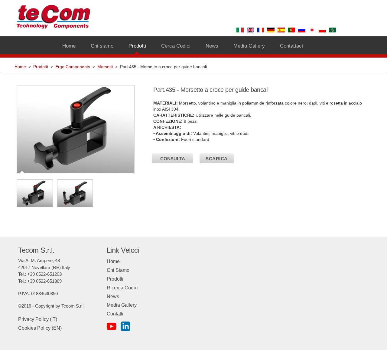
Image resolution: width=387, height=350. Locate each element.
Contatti (115, 313)
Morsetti (105, 66)
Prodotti (40, 66)
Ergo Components (72, 66)
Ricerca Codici (122, 287)
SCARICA (217, 158)
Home (20, 66)
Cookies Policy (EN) (40, 328)
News (113, 296)
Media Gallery (122, 305)
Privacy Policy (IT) (37, 319)
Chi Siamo (118, 270)
